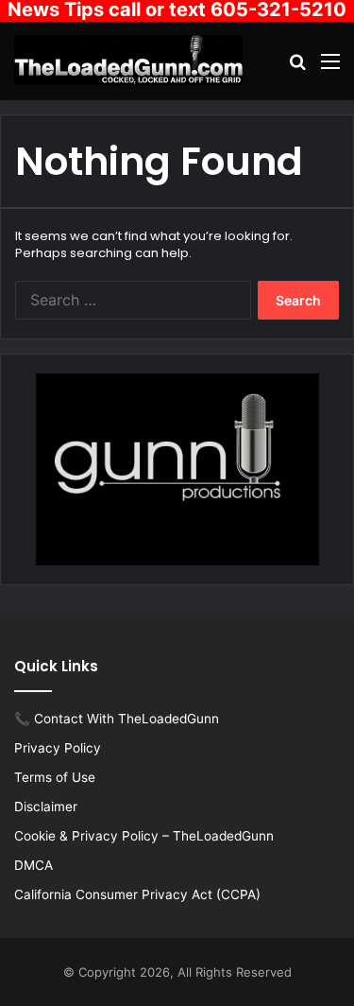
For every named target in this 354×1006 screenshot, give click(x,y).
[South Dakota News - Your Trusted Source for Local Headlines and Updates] (128, 60)
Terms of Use (54, 777)
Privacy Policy (57, 747)
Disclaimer (45, 806)
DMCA (33, 865)
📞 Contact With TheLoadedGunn (116, 718)
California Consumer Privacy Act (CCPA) (137, 894)
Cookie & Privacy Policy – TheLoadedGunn (144, 835)
